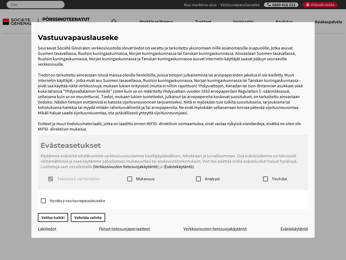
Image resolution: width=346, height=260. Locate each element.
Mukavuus (145, 179)
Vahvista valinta (88, 217)
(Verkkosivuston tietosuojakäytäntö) (126, 166)
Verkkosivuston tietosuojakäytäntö (215, 228)
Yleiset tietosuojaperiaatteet (124, 228)
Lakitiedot (47, 228)
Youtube (279, 179)
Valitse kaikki (53, 217)
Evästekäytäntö (294, 228)
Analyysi (212, 179)
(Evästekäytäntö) (179, 166)
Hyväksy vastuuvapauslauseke (77, 201)
